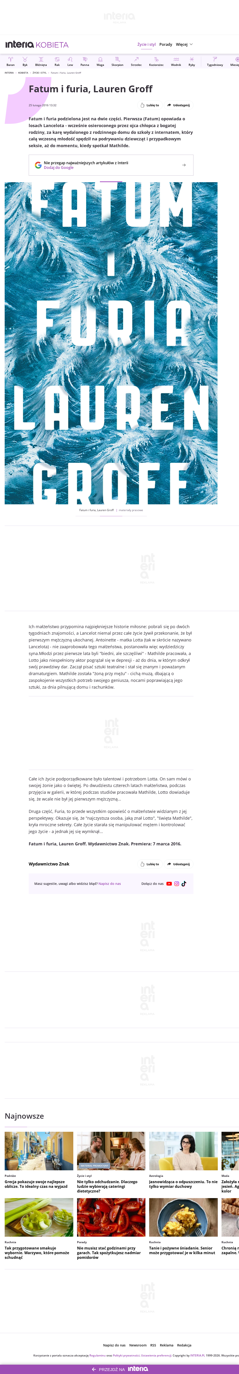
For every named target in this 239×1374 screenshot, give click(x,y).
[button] (185, 44)
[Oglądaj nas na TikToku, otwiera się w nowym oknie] (184, 883)
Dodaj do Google (83, 167)
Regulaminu (97, 1355)
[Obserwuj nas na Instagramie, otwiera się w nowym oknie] (176, 883)
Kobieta (23, 72)
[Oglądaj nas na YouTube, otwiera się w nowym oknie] (169, 883)
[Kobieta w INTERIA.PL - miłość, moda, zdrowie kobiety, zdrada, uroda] (52, 44)
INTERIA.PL (197, 1355)
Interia (9, 72)
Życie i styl (39, 72)
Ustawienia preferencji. (156, 1355)
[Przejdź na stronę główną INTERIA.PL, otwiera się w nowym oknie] (20, 44)
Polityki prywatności (126, 1355)
